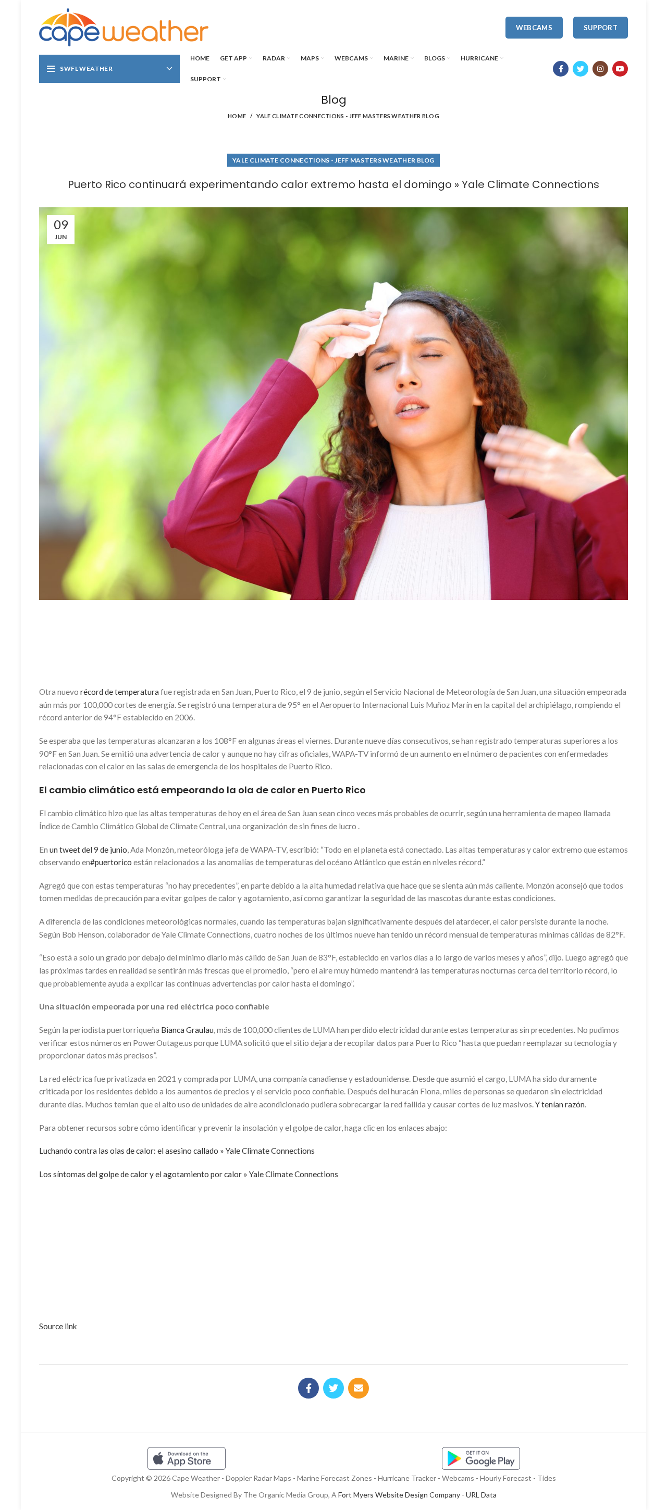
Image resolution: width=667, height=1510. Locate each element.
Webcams (534, 27)
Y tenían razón (560, 1104)
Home (237, 116)
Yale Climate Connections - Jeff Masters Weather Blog (347, 116)
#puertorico (111, 862)
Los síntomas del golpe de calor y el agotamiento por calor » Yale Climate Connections (188, 1174)
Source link (58, 1326)
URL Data (481, 1494)
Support (600, 27)
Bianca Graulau (187, 1029)
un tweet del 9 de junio (88, 849)
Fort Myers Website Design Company (399, 1494)
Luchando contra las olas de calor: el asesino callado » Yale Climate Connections (177, 1150)
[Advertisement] (333, 639)
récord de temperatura (119, 691)
